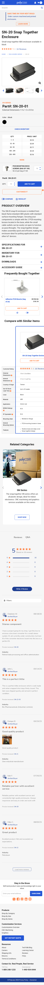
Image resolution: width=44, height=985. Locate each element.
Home (4, 54)
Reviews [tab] (18, 537)
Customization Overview (10, 927)
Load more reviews (22, 869)
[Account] (35, 2)
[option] (22, 296)
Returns (5, 956)
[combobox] (22, 7)
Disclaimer (33, 980)
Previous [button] (2, 297)
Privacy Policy (23, 980)
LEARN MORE (23, 24)
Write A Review (22, 589)
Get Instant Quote (13, 938)
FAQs (24, 956)
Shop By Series (7, 919)
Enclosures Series (16, 54)
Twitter (14, 899)
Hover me (43, 190)
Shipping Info (6, 953)
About (4, 947)
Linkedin (26, 899)
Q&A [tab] (27, 537)
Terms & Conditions (9, 959)
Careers (4, 950)
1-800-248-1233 (8, 969)
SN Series (6, 103)
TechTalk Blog (27, 947)
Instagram (22, 899)
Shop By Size (6, 916)
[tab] (22, 255)
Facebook (18, 899)
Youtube (30, 899)
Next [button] (42, 297)
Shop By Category (8, 913)
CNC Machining (7, 930)
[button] (3, 90)
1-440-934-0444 (29, 969)
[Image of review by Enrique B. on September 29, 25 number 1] (7, 739)
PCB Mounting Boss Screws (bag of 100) (21, 167)
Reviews (25, 953)
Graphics (5, 933)
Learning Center (28, 950)
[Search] (41, 7)
